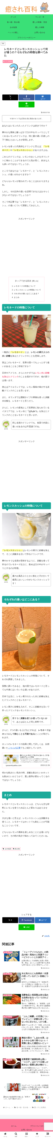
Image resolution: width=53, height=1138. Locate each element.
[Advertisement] (26, 247)
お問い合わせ (26, 1130)
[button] (47, 634)
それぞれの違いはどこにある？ (26, 294)
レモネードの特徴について (25, 286)
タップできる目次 (23, 281)
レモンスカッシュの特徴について (27, 290)
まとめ (16, 297)
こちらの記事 (14, 748)
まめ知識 (8, 849)
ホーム (13, 1126)
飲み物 (17, 849)
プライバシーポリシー (39, 1126)
